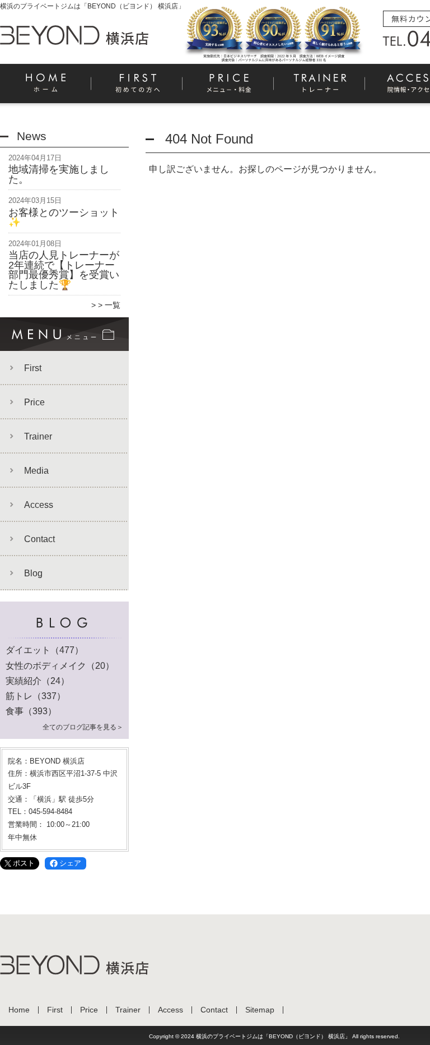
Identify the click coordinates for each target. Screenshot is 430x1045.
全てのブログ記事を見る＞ (83, 727)
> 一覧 (109, 305)
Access (38, 505)
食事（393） (31, 711)
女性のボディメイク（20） (60, 666)
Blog (33, 573)
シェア (70, 863)
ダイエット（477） (44, 650)
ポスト (24, 863)
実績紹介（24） (37, 681)
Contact (39, 539)
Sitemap (259, 1010)
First (137, 87)
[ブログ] (64, 637)
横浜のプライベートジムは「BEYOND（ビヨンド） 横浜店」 (273, 1036)
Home (46, 87)
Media (36, 470)
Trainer (320, 87)
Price (228, 87)
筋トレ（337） (36, 696)
